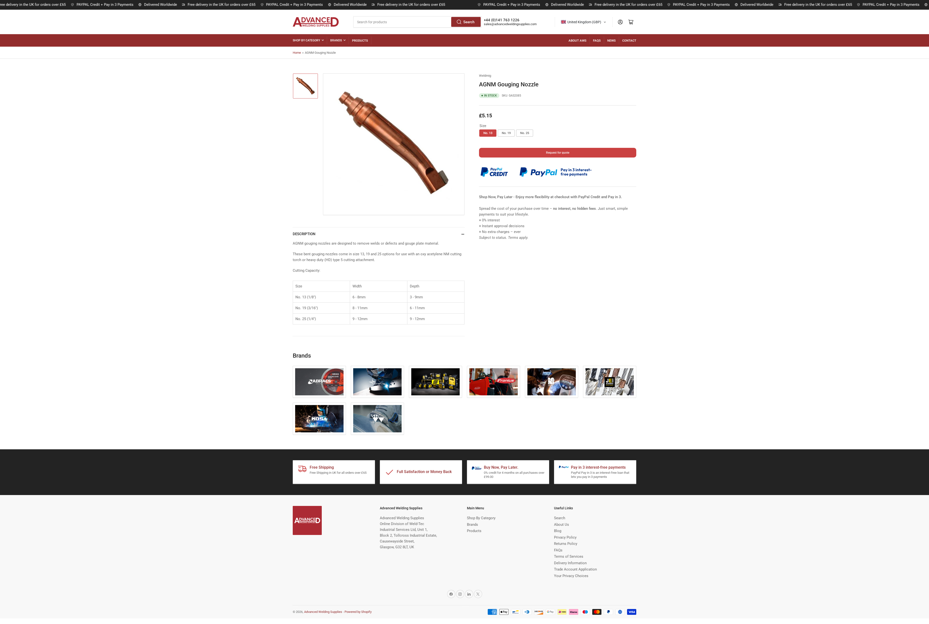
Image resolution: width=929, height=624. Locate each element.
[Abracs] (319, 382)
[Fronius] (493, 382)
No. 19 (506, 133)
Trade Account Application (575, 569)
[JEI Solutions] (609, 382)
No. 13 (487, 133)
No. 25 (524, 133)
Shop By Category (306, 40)
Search (468, 22)
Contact (629, 40)
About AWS (577, 40)
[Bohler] (377, 382)
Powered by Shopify (358, 612)
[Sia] (377, 418)
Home (297, 52)
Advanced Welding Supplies (323, 612)
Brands (336, 40)
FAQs (597, 40)
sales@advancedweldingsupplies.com (510, 24)
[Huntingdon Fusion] (551, 382)
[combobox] (417, 22)
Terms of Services (568, 556)
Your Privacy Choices (571, 576)
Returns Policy (565, 543)
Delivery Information (570, 563)
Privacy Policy (565, 537)
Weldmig (485, 75)
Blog (557, 531)
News (611, 40)
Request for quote (557, 152)
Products (360, 40)
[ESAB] (435, 382)
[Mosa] (319, 418)
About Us (561, 524)
